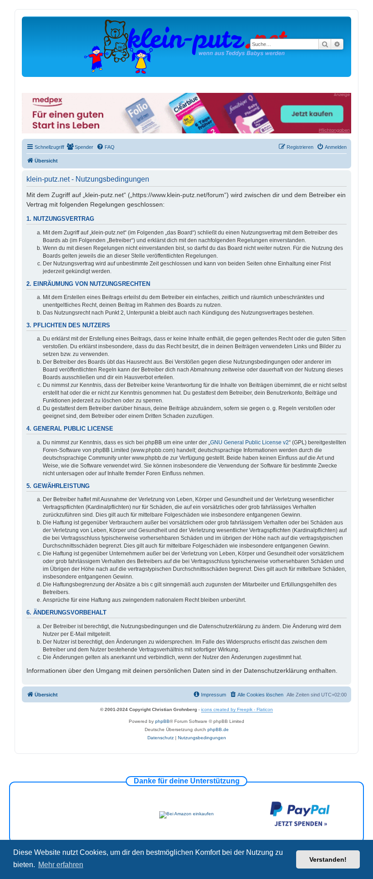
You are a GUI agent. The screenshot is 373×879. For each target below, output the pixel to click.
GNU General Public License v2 (249, 442)
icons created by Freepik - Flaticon (237, 709)
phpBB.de (218, 729)
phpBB (162, 721)
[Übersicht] (186, 46)
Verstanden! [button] (328, 859)
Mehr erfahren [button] (60, 865)
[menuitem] (79, 147)
